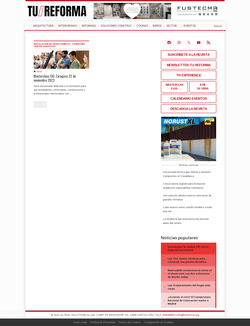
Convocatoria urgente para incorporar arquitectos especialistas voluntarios (184, 185)
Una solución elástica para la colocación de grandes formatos (187, 197)
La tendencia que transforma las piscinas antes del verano (186, 220)
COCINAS (142, 25)
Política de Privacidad (102, 322)
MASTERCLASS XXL (174, 86)
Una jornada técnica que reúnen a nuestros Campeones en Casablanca (187, 173)
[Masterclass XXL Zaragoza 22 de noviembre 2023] (61, 59)
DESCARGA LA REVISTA (188, 109)
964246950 (169, 314)
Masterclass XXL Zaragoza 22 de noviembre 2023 (55, 78)
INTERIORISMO (67, 25)
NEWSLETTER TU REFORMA (189, 65)
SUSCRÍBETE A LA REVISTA (189, 54)
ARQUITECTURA (43, 25)
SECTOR (173, 27)
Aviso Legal (80, 322)
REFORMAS (89, 25)
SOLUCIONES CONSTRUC (116, 25)
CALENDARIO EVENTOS (188, 98)
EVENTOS (191, 27)
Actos (39, 71)
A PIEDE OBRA (203, 86)
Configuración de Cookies (158, 322)
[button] (209, 25)
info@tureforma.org (188, 314)
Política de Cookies (129, 322)
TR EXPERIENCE (188, 75)
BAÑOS (157, 25)
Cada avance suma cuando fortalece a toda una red (187, 209)
